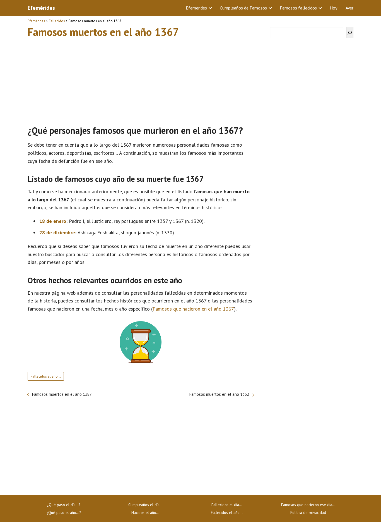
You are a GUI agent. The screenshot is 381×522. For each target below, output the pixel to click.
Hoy (333, 8)
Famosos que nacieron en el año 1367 (193, 309)
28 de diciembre (57, 232)
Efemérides (41, 7)
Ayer (349, 8)
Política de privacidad (308, 512)
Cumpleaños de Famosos (243, 8)
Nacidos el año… (145, 512)
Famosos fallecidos (298, 8)
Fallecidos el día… (226, 504)
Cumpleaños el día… (145, 504)
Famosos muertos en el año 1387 (62, 394)
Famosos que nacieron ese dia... (308, 504)
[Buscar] (349, 32)
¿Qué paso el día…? (64, 504)
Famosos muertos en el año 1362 (219, 394)
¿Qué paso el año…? (64, 512)
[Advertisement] (141, 79)
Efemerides (196, 8)
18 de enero (52, 221)
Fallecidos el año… (46, 376)
